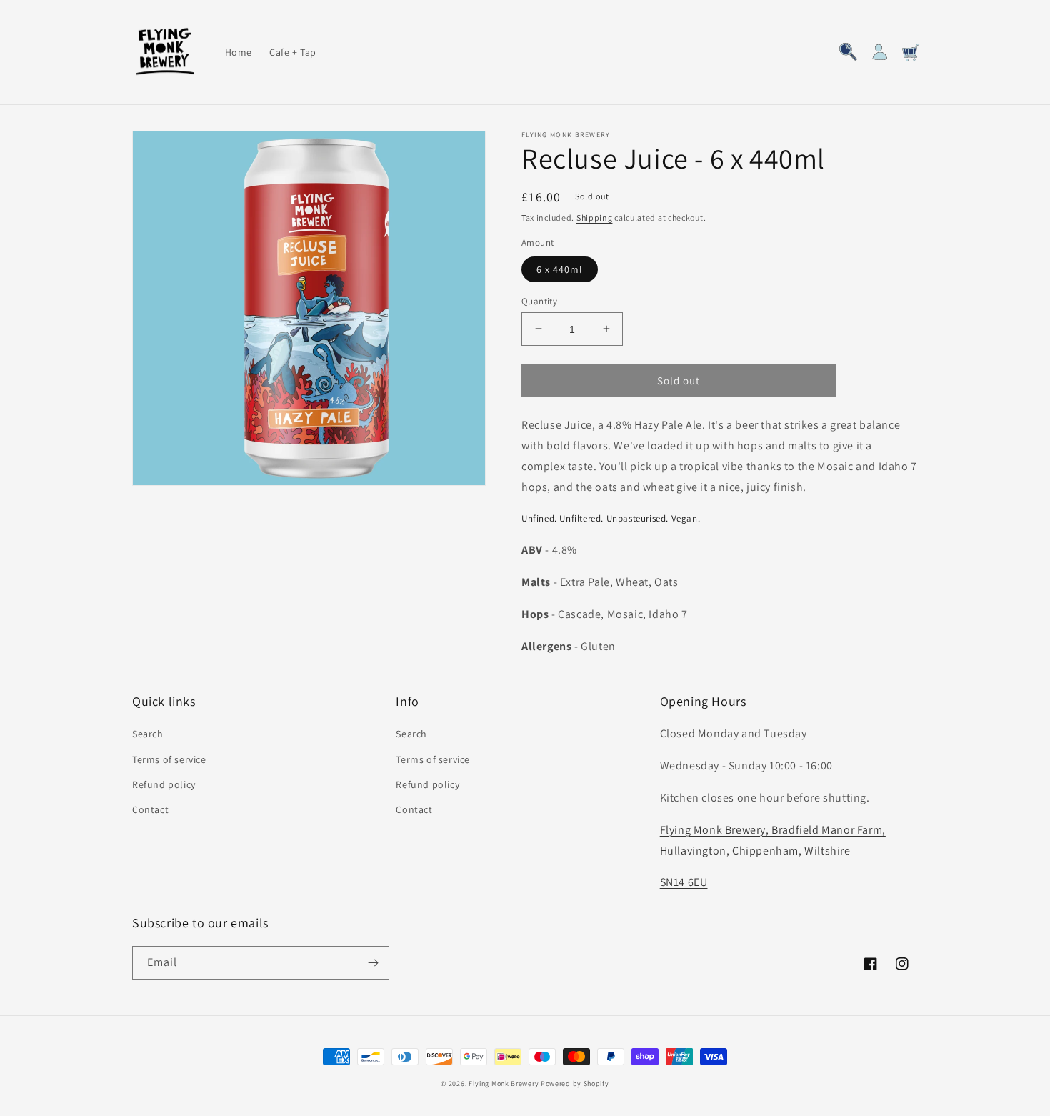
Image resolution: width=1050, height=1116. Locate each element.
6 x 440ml (559, 268)
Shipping (594, 217)
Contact (150, 809)
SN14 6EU (684, 882)
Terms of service (169, 759)
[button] (848, 52)
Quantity (539, 300)
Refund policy (164, 784)
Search (148, 733)
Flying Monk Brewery (504, 1083)
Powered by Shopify (575, 1083)
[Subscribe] (373, 963)
